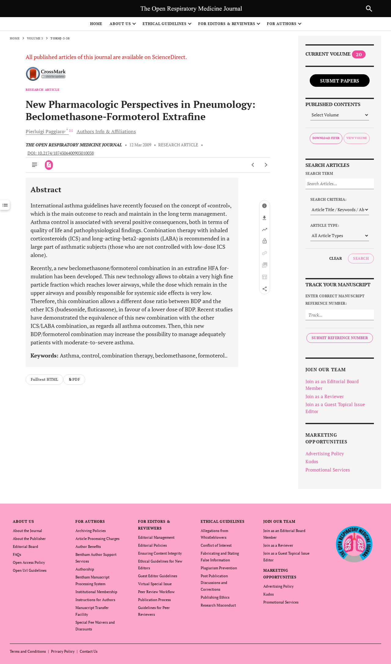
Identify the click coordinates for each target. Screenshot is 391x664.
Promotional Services (327, 470)
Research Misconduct (218, 605)
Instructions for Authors (95, 599)
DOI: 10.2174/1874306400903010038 (60, 153)
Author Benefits (88, 546)
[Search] (369, 8)
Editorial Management (156, 537)
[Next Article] (266, 165)
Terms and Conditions (28, 651)
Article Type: (324, 225)
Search (361, 258)
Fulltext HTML (44, 379)
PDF (76, 379)
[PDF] (49, 165)
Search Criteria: (328, 199)
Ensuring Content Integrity (160, 553)
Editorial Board (25, 546)
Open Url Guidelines (29, 570)
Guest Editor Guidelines (157, 576)
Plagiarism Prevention (219, 568)
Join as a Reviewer (324, 396)
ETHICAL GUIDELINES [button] (165, 23)
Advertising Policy (324, 453)
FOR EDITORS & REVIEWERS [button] (226, 23)
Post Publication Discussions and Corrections (214, 583)
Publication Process (154, 599)
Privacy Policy (63, 651)
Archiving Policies (90, 530)
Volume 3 (35, 38)
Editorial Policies (152, 545)
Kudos (311, 461)
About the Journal (27, 530)
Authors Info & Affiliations (106, 131)
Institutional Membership (96, 591)
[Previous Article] (253, 165)
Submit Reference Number (340, 338)
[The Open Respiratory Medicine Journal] (354, 544)
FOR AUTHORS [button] (282, 23)
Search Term (319, 173)
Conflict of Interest (216, 545)
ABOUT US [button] (120, 23)
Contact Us (88, 651)
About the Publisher (29, 538)
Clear (335, 258)
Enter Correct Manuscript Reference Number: (335, 300)
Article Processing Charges (97, 538)
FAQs (17, 554)
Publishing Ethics (215, 597)
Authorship (84, 569)
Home (96, 23)
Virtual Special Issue (155, 583)
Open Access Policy (29, 562)
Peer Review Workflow (156, 591)
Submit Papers (339, 81)
